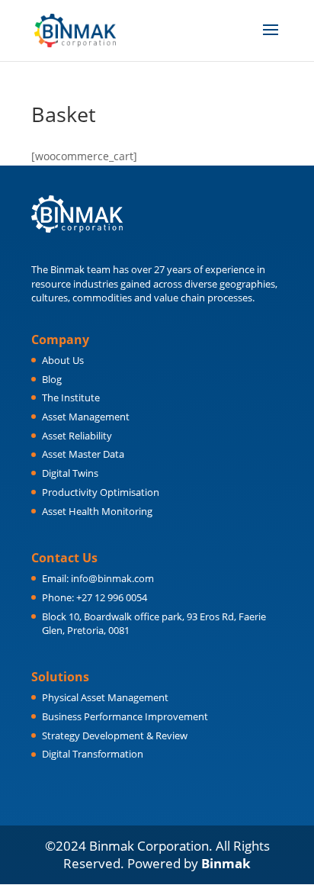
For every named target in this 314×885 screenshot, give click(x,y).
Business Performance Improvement (125, 716)
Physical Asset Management (105, 697)
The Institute (71, 397)
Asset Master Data (83, 454)
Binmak (226, 863)
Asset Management (86, 416)
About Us (63, 360)
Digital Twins (70, 473)
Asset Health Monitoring (97, 511)
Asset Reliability (77, 436)
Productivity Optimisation (100, 492)
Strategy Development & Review (114, 735)
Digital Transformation (92, 754)
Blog (52, 379)
